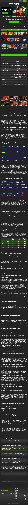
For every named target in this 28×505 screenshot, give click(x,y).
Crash (17, 29)
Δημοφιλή (3, 29)
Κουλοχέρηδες (24, 29)
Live (10, 29)
